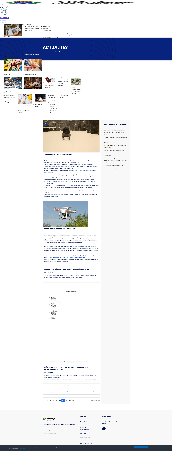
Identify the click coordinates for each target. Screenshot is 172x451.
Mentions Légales (47, 430)
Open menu (3, 21)
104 (66, 400)
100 (53, 400)
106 (73, 400)
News (45, 158)
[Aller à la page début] (43, 399)
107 (76, 400)
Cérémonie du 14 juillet (50, 388)
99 (50, 400)
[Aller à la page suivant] (79, 399)
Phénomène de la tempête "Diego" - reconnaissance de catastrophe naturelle (66, 368)
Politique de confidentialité (50, 434)
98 (47, 400)
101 (56, 400)
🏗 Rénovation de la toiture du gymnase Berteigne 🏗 (58, 385)
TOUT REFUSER (143, 447)
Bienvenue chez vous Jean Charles (58, 155)
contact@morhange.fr (86, 437)
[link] (88, 161)
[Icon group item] (104, 428)
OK (136, 447)
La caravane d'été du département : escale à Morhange (66, 269)
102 (60, 400)
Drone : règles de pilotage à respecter (59, 229)
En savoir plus (21, 448)
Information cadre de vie (50, 396)
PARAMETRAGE (129, 447)
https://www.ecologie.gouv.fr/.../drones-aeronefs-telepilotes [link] (69, 257)
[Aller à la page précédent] (45, 399)
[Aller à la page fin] (81, 399)
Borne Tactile (4, 18)
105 (70, 400)
